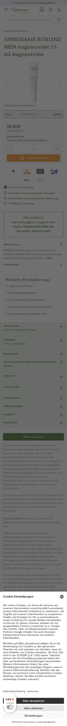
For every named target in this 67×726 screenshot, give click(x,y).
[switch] (10, 707)
